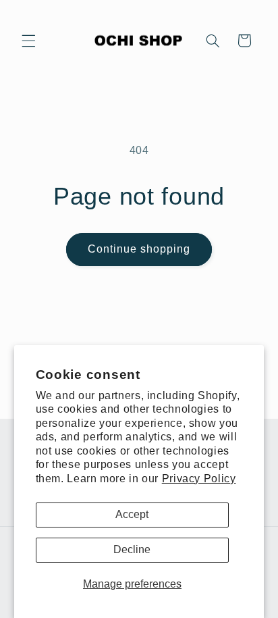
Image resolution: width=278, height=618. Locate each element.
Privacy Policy (199, 478)
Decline (131, 549)
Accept (131, 514)
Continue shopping (139, 249)
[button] (28, 40)
